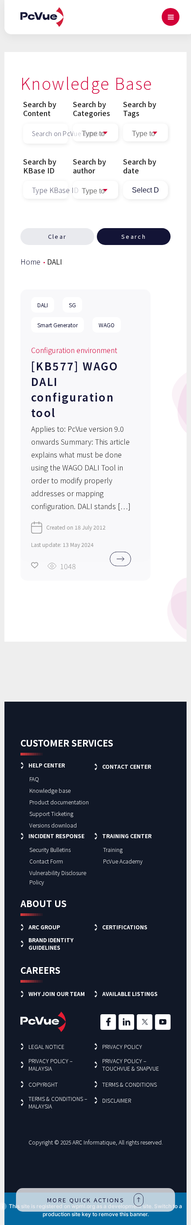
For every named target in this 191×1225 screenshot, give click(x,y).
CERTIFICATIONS (124, 927)
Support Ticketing (51, 813)
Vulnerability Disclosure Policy (57, 877)
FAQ (34, 779)
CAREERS (40, 970)
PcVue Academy (123, 861)
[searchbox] (145, 134)
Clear (57, 236)
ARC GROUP (44, 927)
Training (113, 849)
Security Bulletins (50, 849)
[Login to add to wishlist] (34, 565)
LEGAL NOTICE (46, 1046)
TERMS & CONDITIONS (129, 1084)
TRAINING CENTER (126, 835)
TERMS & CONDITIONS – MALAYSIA (57, 1102)
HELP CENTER (46, 765)
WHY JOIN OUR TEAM (56, 993)
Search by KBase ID (39, 166)
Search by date (139, 166)
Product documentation (59, 802)
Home (30, 261)
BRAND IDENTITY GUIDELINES (50, 943)
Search (133, 236)
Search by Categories (91, 108)
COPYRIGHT (43, 1084)
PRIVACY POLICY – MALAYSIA (50, 1064)
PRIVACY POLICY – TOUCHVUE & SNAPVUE (130, 1064)
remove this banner (123, 1214)
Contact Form (46, 861)
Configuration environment (74, 350)
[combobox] (145, 132)
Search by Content (39, 108)
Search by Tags (139, 108)
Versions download (53, 825)
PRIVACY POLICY (122, 1046)
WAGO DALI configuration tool (75, 389)
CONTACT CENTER (126, 766)
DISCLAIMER (116, 1100)
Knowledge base (50, 790)
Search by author (89, 166)
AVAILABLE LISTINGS (130, 993)
